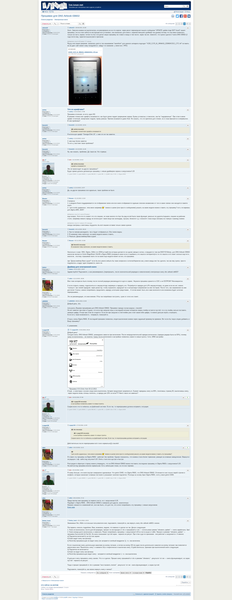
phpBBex (56, 597)
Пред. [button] (176, 23)
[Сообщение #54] (70, 329)
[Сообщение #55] (68, 397)
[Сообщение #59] (68, 498)
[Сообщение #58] (68, 470)
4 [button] (187, 24)
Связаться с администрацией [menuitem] (144, 594)
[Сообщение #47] (68, 187)
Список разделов (48, 594)
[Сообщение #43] (68, 125)
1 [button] (179, 24)
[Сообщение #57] (68, 447)
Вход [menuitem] (188, 11)
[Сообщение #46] (68, 159)
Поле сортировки (114, 572)
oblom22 (45, 28)
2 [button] (181, 24)
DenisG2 (45, 125)
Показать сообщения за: (88, 572)
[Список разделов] (55, 6)
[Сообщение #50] (68, 240)
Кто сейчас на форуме (49, 585)
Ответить (45, 24)
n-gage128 (45, 330)
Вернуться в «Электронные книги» (53, 580)
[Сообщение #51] (68, 269)
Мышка (44, 198)
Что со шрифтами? (75, 109)
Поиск (184, 6)
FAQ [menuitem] (52, 11)
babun (44, 267)
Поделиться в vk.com (189, 16)
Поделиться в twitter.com (177, 16)
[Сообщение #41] (68, 27)
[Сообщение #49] (68, 229)
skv (43, 160)
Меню (46, 11)
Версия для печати (172, 16)
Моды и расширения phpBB (50, 598)
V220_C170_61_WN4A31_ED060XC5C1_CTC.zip (83, 52)
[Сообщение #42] (68, 111)
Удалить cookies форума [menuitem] (164, 594)
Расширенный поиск (187, 6)
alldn (43, 278)
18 (50, 294)
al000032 (45, 301)
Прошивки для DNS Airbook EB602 (60, 16)
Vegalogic (75, 597)
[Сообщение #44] (68, 138)
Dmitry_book (46, 520)
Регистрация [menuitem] (180, 11)
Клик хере (71, 507)
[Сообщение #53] (68, 301)
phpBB (65, 597)
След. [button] (190, 23)
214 (51, 179)
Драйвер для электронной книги (81, 267)
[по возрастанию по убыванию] (138, 572)
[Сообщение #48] (68, 198)
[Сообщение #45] (68, 149)
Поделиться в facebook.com (181, 16)
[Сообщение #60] (68, 520)
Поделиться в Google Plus (185, 16)
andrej (44, 110)
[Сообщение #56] (68, 425)
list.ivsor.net (76, 5)
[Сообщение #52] (68, 278)
